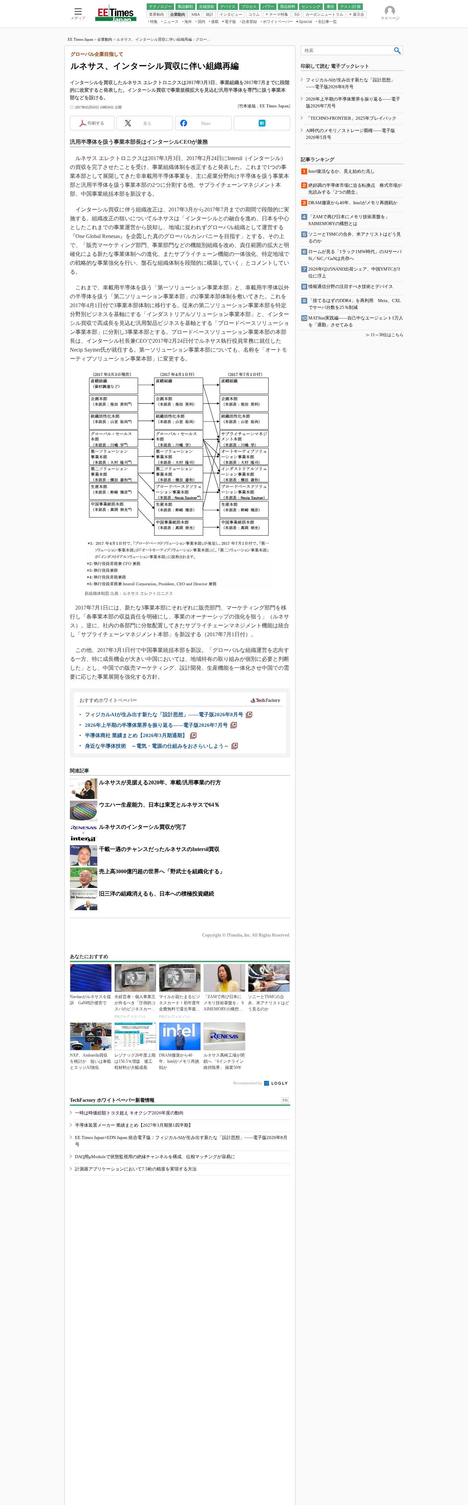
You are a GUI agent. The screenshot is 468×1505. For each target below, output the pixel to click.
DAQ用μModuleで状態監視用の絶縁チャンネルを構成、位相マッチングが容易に (155, 1156)
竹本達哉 (247, 106)
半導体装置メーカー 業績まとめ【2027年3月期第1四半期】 (134, 1125)
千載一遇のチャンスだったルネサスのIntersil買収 (159, 849)
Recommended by (248, 1083)
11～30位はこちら (387, 334)
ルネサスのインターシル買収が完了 (143, 827)
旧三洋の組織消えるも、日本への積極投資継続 (156, 894)
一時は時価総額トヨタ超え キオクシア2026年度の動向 (129, 1112)
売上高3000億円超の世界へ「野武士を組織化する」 (162, 871)
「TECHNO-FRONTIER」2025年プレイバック (351, 118)
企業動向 (104, 39)
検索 (398, 50)
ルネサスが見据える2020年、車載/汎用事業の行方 (160, 782)
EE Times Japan (80, 39)
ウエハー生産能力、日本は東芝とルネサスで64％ (159, 805)
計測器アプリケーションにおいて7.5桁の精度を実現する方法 (136, 1169)
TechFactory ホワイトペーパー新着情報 (112, 1100)
